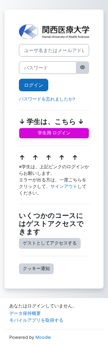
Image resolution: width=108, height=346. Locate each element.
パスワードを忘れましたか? (47, 99)
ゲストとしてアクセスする (50, 243)
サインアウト (63, 186)
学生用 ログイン (54, 133)
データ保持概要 (25, 313)
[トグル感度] (82, 67)
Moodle (43, 337)
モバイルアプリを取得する (36, 320)
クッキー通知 (36, 268)
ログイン (33, 85)
